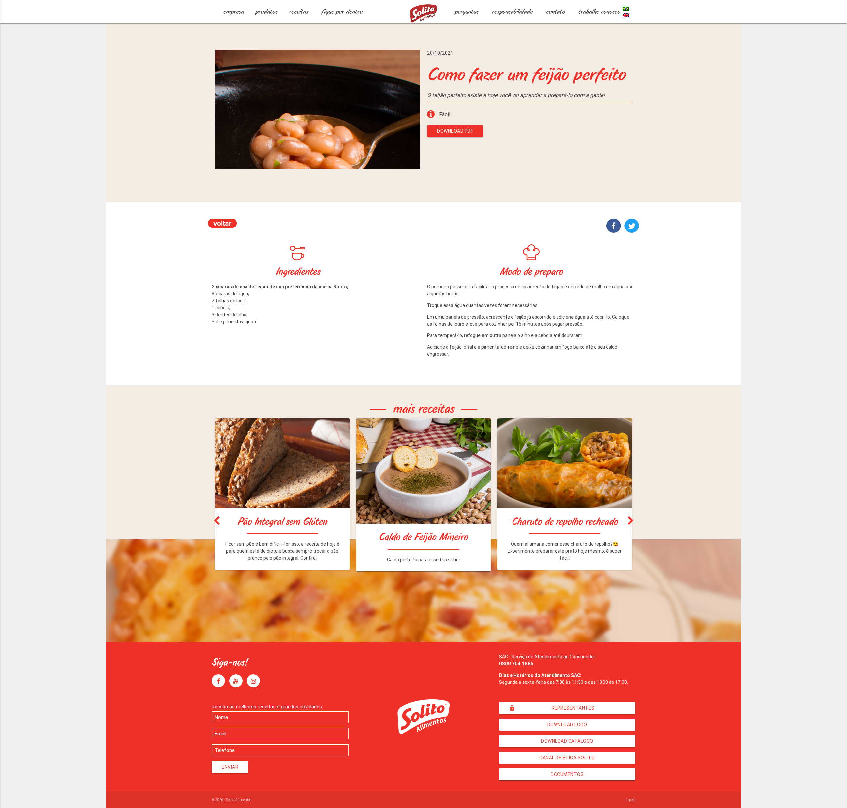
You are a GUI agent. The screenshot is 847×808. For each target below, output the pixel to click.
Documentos (567, 774)
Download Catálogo (567, 741)
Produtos (266, 11)
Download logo (567, 725)
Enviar (230, 767)
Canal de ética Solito (567, 758)
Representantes (551, 708)
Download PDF (455, 131)
